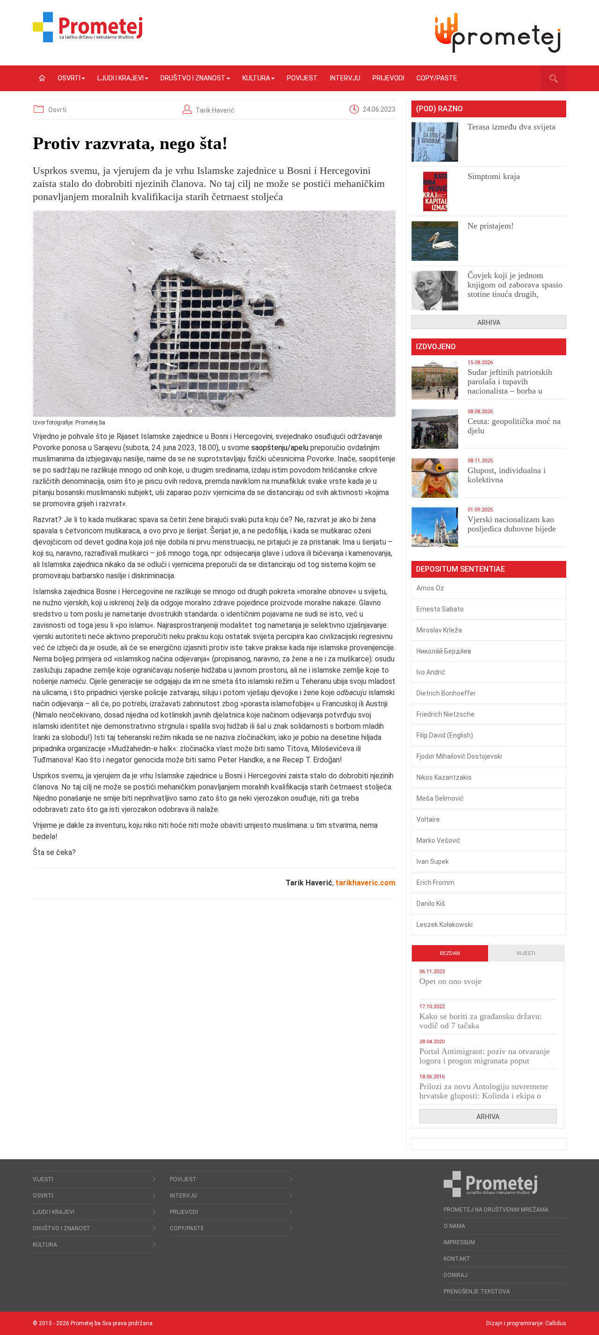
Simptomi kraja (494, 176)
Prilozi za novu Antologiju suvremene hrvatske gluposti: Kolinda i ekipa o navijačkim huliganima (483, 1096)
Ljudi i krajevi (120, 78)
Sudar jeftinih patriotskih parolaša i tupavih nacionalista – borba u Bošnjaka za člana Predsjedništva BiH (510, 390)
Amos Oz (430, 588)
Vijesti (526, 953)
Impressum (459, 1242)
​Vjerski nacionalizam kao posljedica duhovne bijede (512, 524)
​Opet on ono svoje (450, 981)
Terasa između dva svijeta (511, 126)
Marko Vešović (438, 840)
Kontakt (457, 1259)
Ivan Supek (432, 861)
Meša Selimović (440, 798)
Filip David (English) (444, 735)
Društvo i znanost (193, 78)
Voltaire (428, 819)
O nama (454, 1226)
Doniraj (456, 1275)
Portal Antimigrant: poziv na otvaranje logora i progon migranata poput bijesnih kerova (484, 1061)
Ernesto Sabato (440, 609)
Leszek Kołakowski (444, 924)
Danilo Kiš (430, 903)
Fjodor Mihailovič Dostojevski (459, 756)
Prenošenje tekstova (477, 1291)
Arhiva (488, 322)
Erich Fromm (435, 882)
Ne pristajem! (491, 225)
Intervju (345, 78)
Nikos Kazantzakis (444, 777)
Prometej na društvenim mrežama (496, 1209)
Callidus (555, 1323)
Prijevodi (388, 78)
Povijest (302, 78)
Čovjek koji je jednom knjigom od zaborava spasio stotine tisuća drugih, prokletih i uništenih (515, 289)
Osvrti (69, 78)
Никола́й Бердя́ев (443, 651)
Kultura (256, 78)
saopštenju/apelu (279, 447)
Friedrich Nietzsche (445, 714)
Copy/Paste (436, 78)
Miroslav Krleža (439, 630)
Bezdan (450, 953)
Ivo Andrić (431, 672)
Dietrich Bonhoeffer (446, 693)
